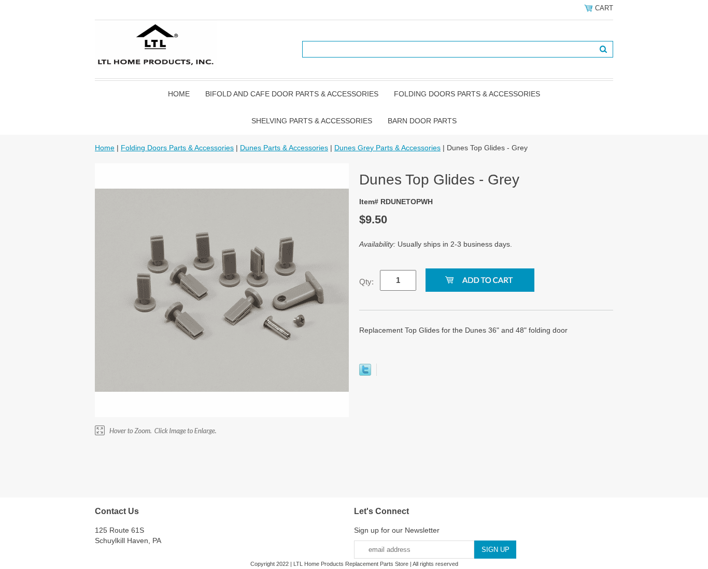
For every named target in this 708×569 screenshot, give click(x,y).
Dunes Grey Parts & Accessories (387, 148)
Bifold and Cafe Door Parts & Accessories (291, 94)
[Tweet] (365, 373)
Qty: (366, 281)
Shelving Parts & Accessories (311, 121)
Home (179, 94)
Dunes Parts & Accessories (284, 148)
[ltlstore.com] (156, 44)
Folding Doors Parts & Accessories (467, 94)
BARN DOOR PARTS (422, 121)
